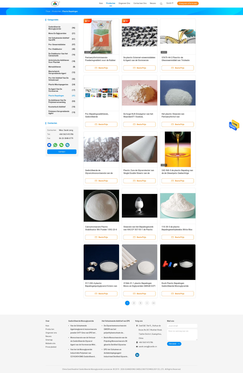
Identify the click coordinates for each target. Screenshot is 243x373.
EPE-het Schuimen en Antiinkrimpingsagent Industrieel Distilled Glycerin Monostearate (115, 353)
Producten (50, 329)
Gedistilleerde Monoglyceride (61, 28)
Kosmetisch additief (61, 107)
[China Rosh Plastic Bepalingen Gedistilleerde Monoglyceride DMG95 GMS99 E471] (178, 262)
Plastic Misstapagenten (61, 85)
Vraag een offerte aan (188, 3)
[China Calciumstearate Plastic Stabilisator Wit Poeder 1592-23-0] (101, 205)
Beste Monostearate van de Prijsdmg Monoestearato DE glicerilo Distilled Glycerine (115, 341)
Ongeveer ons (51, 333)
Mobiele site (50, 343)
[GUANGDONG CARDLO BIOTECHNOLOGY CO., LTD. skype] (67, 145)
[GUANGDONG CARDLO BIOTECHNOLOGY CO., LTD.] (55, 4)
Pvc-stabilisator (61, 49)
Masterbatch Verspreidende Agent (61, 72)
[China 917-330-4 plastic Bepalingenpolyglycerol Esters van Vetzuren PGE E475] (101, 262)
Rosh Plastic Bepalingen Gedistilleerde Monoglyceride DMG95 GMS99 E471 (175, 286)
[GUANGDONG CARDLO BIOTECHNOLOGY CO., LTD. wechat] (61, 145)
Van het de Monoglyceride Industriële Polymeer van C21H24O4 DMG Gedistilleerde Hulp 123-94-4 (83, 353)
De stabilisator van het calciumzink (61, 55)
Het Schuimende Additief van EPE (61, 39)
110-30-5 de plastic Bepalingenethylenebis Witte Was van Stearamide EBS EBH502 (177, 230)
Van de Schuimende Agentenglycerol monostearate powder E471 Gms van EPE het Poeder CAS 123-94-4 (83, 330)
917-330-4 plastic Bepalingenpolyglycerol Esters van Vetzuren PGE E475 (101, 286)
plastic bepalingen (61, 96)
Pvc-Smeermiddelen (61, 45)
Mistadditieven (61, 67)
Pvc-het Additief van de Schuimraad (61, 79)
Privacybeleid (51, 347)
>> (154, 303)
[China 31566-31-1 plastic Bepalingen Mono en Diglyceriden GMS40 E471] (139, 262)
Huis (47, 326)
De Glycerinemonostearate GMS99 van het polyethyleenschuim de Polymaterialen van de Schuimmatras (115, 330)
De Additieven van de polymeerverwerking (61, 101)
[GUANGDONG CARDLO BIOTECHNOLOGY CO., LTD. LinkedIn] (137, 355)
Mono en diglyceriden (61, 33)
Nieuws (49, 336)
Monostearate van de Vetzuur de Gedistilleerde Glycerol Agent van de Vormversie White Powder (83, 341)
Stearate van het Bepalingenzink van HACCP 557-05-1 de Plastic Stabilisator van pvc (138, 230)
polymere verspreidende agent (61, 112)
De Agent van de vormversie (61, 90)
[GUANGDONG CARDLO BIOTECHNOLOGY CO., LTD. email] (49, 145)
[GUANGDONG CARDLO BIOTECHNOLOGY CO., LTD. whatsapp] (55, 145)
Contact (61, 152)
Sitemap (49, 340)
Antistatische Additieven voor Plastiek (61, 61)
